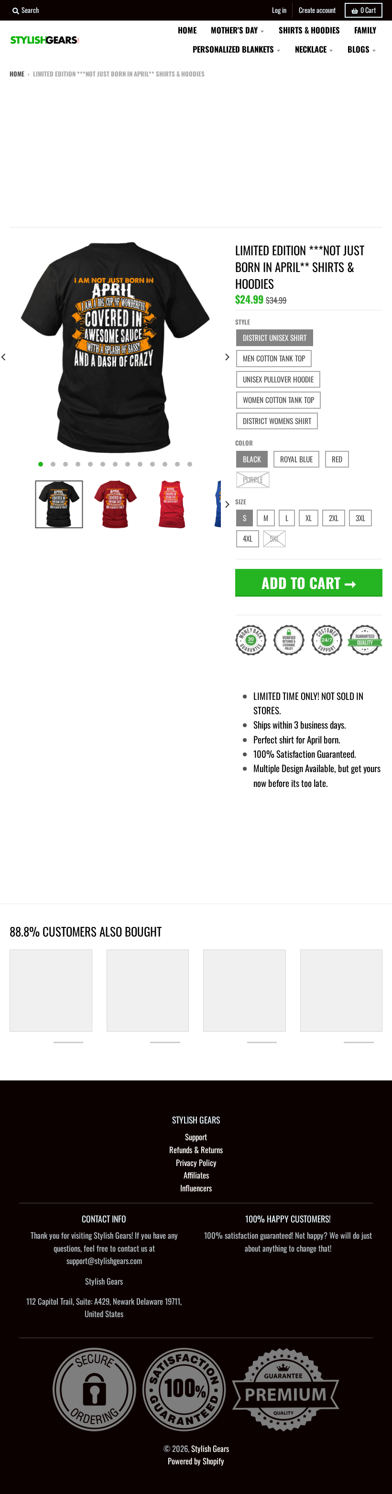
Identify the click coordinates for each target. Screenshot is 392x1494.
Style (242, 322)
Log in (279, 10)
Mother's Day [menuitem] (234, 30)
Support (196, 1137)
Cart (368, 10)
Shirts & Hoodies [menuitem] (309, 30)
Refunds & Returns (196, 1150)
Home (17, 73)
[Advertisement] (196, 151)
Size (240, 501)
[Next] (226, 357)
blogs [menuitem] (359, 49)
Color (244, 442)
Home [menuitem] (187, 30)
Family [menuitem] (365, 30)
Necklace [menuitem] (311, 49)
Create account (317, 10)
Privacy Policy (196, 1162)
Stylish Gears (210, 1448)
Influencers (196, 1188)
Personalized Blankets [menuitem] (233, 49)
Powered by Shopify (196, 1461)
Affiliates (196, 1175)
